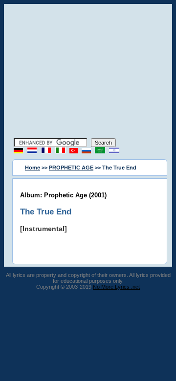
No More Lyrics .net (116, 287)
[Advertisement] (88, 72)
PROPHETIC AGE (71, 167)
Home (32, 167)
